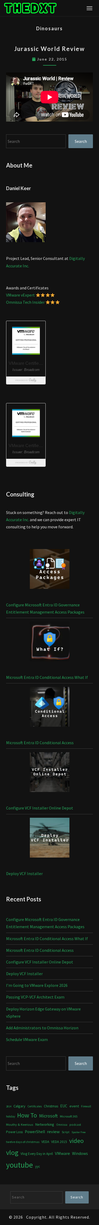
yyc (37, 1166)
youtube (19, 1165)
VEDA (45, 1142)
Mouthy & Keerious (19, 1125)
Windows (80, 1153)
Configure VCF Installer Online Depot (39, 808)
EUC (63, 1105)
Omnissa (61, 1125)
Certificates (34, 1106)
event (74, 1105)
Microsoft (48, 1116)
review (53, 1131)
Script (65, 1132)
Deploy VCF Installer (24, 873)
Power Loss (14, 1132)
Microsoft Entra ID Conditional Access (40, 742)
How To (27, 1115)
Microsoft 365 (68, 1116)
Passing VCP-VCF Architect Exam (35, 997)
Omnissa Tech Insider (25, 302)
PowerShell (35, 1131)
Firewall (86, 1106)
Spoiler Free (79, 1132)
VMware (62, 1153)
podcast (75, 1125)
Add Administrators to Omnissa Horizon (42, 1027)
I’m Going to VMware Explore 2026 (37, 985)
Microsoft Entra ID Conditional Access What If (47, 677)
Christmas (51, 1106)
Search (81, 141)
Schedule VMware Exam (27, 1039)
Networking (44, 1124)
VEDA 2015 (59, 1142)
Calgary (19, 1105)
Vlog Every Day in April (37, 1153)
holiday (10, 1116)
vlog (12, 1152)
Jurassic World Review (49, 48)
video (76, 1141)
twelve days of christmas (22, 1142)
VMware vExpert (20, 295)
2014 (8, 1106)
